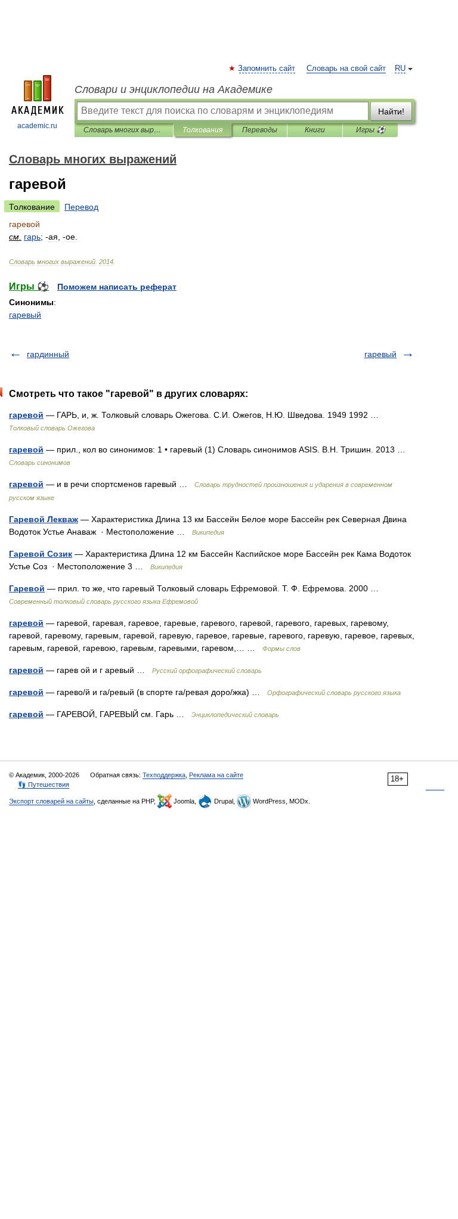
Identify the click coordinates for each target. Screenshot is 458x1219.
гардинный (48, 354)
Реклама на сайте (216, 774)
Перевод (81, 207)
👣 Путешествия (43, 784)
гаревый (25, 315)
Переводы (259, 130)
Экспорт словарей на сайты (51, 801)
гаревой (26, 415)
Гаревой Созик (40, 554)
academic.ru (37, 126)
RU (400, 68)
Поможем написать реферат (117, 286)
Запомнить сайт (267, 68)
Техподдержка (164, 774)
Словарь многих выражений (123, 130)
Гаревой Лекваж (43, 519)
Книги (315, 130)
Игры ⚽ (370, 130)
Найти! (391, 111)
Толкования (202, 130)
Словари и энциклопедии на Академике (174, 89)
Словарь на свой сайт (346, 68)
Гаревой (27, 588)
